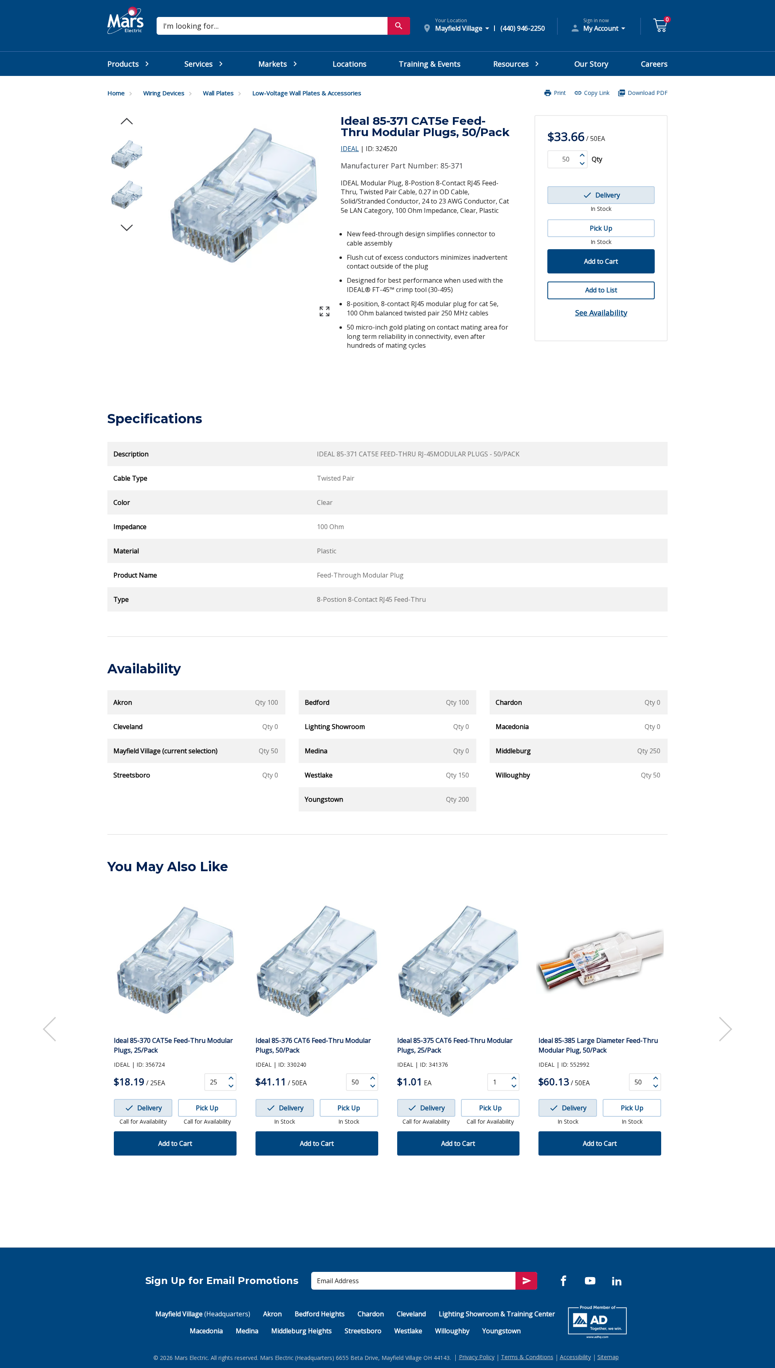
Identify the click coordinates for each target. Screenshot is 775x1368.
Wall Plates (218, 93)
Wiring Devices (163, 93)
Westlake (408, 1330)
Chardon (371, 1313)
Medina (247, 1330)
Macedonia (206, 1330)
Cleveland (411, 1313)
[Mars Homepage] (125, 29)
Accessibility (575, 1357)
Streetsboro (363, 1330)
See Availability (601, 312)
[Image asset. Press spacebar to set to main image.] (127, 155)
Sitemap (608, 1357)
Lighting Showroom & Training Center (497, 1313)
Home (116, 93)
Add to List (601, 290)
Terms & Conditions (527, 1357)
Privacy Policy (476, 1357)
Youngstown (501, 1330)
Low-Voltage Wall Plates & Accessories (306, 93)
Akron (272, 1313)
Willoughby (452, 1330)
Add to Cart (601, 261)
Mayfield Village (202, 1313)
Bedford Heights (320, 1313)
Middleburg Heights (301, 1330)
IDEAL (350, 148)
